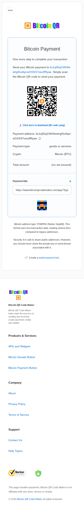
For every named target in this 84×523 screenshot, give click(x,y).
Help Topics (15, 450)
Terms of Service (18, 414)
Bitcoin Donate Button (21, 357)
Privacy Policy (16, 404)
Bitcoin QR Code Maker (29, 499)
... (10, 9)
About (12, 393)
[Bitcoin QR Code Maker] (18, 300)
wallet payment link (49, 257)
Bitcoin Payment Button (22, 367)
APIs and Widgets (19, 346)
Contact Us (15, 440)
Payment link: (20, 181)
